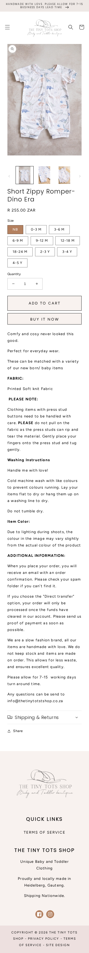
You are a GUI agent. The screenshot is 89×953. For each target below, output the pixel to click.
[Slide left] (9, 176)
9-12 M (42, 240)
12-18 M (68, 240)
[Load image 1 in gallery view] (24, 175)
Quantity (14, 274)
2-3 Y (45, 252)
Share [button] (18, 731)
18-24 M (20, 252)
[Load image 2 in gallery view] (44, 175)
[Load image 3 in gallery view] (64, 175)
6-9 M (18, 240)
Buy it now (44, 319)
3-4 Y (67, 252)
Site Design (58, 945)
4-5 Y (17, 263)
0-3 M (36, 229)
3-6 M (59, 229)
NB (15, 229)
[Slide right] (79, 176)
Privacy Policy (43, 938)
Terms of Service (45, 832)
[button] (7, 27)
